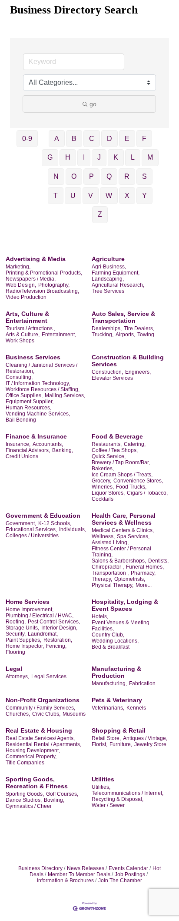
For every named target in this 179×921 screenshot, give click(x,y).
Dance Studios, (24, 800)
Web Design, (21, 285)
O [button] (73, 176)
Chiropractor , (108, 567)
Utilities (103, 779)
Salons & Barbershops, (119, 561)
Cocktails (102, 499)
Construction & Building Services (128, 361)
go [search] (93, 103)
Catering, (135, 444)
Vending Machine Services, (38, 414)
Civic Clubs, (46, 714)
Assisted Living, (110, 542)
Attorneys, (17, 676)
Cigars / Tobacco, (147, 493)
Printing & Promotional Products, (44, 273)
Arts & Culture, (23, 335)
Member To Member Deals (79, 874)
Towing (145, 335)
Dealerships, (107, 328)
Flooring (15, 652)
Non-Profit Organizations (43, 700)
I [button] (84, 157)
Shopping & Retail (119, 730)
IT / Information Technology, (38, 383)
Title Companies (25, 763)
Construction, (107, 372)
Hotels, (100, 616)
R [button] (126, 176)
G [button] (50, 157)
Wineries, (103, 487)
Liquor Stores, (108, 493)
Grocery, (101, 481)
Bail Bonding (21, 420)
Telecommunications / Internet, (127, 793)
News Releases (85, 868)
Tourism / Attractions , (30, 328)
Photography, (54, 285)
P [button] (91, 176)
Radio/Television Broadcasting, (42, 291)
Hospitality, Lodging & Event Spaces (125, 605)
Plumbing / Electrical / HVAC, (39, 616)
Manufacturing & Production (116, 672)
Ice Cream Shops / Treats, (122, 475)
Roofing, (16, 622)
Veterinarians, (108, 708)
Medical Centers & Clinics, (123, 530)
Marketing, (18, 267)
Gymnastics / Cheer (29, 806)
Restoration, (57, 640)
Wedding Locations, (115, 641)
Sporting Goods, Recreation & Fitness (37, 783)
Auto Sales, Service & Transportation (123, 317)
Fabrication (142, 683)
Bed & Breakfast (110, 647)
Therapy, (102, 579)
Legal (14, 668)
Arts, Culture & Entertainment (27, 317)
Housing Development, (33, 750)
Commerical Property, (31, 757)
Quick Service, (109, 456)
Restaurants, (107, 444)
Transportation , (110, 573)
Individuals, (72, 529)
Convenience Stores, (138, 481)
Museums (74, 714)
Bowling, (54, 800)
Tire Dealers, (139, 328)
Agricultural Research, (118, 285)
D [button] (109, 138)
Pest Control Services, (54, 622)
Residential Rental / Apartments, (43, 744)
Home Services (28, 601)
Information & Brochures (65, 880)
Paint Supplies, (23, 640)
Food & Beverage (117, 436)
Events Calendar (128, 868)
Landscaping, (108, 279)
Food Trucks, (131, 487)
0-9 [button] (27, 138)
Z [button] (100, 214)
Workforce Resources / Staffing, (43, 389)
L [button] (133, 157)
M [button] (150, 157)
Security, (16, 634)
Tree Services (108, 291)
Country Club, (108, 635)
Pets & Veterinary (117, 700)
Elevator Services (112, 378)
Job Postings (130, 874)
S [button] (144, 176)
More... (144, 585)
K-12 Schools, (54, 523)
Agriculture (108, 258)
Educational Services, (31, 529)
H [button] (67, 157)
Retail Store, (106, 738)
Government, (21, 523)
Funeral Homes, (145, 567)
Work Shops (20, 341)
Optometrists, (129, 579)
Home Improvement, (29, 609)
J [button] (99, 157)
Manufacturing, (109, 683)
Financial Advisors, (28, 450)
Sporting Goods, (25, 794)
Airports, (125, 335)
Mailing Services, (65, 395)
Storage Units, (22, 628)
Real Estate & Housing (39, 730)
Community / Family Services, (40, 708)
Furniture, (120, 744)
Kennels (136, 708)
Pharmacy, (143, 573)
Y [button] (144, 195)
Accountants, (48, 444)
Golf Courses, (62, 794)
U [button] (73, 195)
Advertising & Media (36, 258)
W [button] (109, 195)
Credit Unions (22, 456)
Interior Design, (59, 628)
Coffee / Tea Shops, (115, 450)
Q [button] (109, 176)
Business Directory (40, 868)
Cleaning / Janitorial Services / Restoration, (41, 368)
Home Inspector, (25, 646)
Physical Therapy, (112, 585)
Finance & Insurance (36, 436)
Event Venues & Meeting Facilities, (120, 626)
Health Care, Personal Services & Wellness (124, 519)
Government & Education (43, 515)
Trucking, (102, 335)
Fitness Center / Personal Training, (121, 552)
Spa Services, (133, 536)
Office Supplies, (24, 395)
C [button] (91, 138)
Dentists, (158, 561)
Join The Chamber (120, 880)
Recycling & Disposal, (117, 799)
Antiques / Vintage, (145, 738)
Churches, (18, 714)
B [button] (74, 138)
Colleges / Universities (32, 536)
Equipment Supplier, (29, 402)
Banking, (62, 450)
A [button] (56, 138)
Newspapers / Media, (31, 279)
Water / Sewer (108, 805)
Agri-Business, (109, 267)
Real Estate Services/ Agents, (40, 738)
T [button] (55, 195)
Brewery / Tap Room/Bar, (121, 462)
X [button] (127, 195)
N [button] (56, 176)
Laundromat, (43, 634)
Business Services (33, 357)
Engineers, (138, 372)
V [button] (90, 195)
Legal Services (48, 676)
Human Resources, (28, 408)
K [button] (115, 157)
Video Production (26, 297)
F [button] (144, 138)
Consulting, (19, 377)
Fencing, (56, 646)
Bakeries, (103, 469)
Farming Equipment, (115, 273)
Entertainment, (59, 335)
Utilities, (101, 787)
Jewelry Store (150, 744)
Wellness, (103, 536)
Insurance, (18, 444)
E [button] (127, 138)
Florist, (99, 744)
